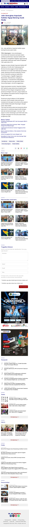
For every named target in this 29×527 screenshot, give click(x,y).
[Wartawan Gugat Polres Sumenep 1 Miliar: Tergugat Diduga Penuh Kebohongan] (21, 157)
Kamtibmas (9, 22)
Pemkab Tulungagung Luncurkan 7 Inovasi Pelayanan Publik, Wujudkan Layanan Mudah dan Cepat (17, 493)
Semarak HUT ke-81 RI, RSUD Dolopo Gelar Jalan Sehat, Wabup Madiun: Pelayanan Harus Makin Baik (17, 405)
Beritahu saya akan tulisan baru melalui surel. (12, 283)
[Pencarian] (27, 4)
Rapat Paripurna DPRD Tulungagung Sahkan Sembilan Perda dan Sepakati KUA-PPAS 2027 (15, 384)
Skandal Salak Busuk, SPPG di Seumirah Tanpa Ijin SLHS (16, 369)
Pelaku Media (20, 141)
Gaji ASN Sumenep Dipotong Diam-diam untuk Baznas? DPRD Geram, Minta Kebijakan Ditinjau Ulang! (14, 473)
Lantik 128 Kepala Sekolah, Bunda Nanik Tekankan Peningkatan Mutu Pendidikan (16, 389)
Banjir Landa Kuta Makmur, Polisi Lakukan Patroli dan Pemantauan (13, 131)
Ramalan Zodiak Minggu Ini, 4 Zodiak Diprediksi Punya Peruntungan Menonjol (15, 364)
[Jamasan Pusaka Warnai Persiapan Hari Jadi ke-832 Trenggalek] (4, 412)
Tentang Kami (8, 520)
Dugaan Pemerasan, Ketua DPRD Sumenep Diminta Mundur (13, 458)
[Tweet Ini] (18, 148)
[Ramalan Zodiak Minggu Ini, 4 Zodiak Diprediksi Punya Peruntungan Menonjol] (4, 399)
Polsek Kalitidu (15, 143)
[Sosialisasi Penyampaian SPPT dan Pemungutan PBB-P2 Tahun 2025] (7, 157)
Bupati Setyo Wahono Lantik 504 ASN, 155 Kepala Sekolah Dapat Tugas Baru (18, 499)
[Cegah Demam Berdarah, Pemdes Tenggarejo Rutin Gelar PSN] (7, 171)
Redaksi (14, 520)
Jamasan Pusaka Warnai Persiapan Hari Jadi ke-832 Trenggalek (17, 411)
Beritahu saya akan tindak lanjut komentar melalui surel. (15, 280)
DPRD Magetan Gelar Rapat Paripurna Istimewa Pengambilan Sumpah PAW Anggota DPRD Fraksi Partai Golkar (14, 468)
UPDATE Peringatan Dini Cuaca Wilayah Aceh (11, 134)
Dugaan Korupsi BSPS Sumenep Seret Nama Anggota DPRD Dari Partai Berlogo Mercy (13, 463)
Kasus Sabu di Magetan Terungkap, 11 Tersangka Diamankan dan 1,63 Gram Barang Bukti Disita (7, 434)
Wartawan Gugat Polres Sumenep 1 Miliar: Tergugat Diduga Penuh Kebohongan (13, 125)
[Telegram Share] (24, 148)
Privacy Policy (21, 520)
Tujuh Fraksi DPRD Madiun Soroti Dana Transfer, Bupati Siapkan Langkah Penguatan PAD (18, 487)
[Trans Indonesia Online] (10, 4)
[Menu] (2, 4)
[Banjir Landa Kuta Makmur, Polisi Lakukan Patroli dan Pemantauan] (21, 171)
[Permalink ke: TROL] (2, 22)
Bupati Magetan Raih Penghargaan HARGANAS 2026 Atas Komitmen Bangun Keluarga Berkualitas (15, 374)
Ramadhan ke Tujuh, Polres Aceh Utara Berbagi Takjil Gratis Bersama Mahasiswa (13, 137)
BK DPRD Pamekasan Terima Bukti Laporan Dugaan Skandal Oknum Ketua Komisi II (13, 453)
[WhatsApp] (18, 516)
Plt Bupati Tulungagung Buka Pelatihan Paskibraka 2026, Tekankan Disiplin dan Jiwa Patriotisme (16, 379)
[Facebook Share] (16, 148)
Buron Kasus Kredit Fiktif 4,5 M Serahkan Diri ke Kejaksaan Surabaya (21, 434)
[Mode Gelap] (25, 4)
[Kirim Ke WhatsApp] (27, 148)
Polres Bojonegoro (6, 143)
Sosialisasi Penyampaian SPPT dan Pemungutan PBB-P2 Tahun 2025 (14, 122)
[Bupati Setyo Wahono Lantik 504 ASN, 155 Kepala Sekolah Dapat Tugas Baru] (4, 499)
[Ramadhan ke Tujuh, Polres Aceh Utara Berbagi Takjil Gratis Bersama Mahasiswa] (21, 185)
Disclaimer (5, 521)
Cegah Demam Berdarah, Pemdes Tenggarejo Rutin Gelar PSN (13, 128)
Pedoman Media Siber (21, 521)
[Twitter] (13, 516)
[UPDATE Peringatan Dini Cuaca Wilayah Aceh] (7, 185)
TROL (5, 22)
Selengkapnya (14, 417)
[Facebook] (11, 516)
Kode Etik (12, 521)
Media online (12, 141)
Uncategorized (4, 13)
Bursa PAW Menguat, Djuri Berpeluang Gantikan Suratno (14, 449)
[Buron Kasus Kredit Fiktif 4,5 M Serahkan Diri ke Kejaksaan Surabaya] (21, 427)
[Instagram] (16, 516)
